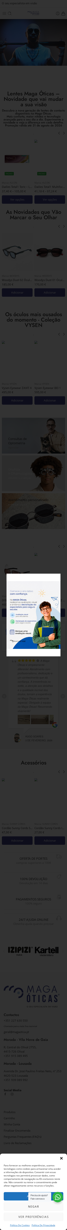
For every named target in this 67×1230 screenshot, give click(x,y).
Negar (33, 1206)
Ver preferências (33, 1217)
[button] (61, 1158)
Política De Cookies (20, 1225)
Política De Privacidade (43, 1225)
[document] (33, 615)
